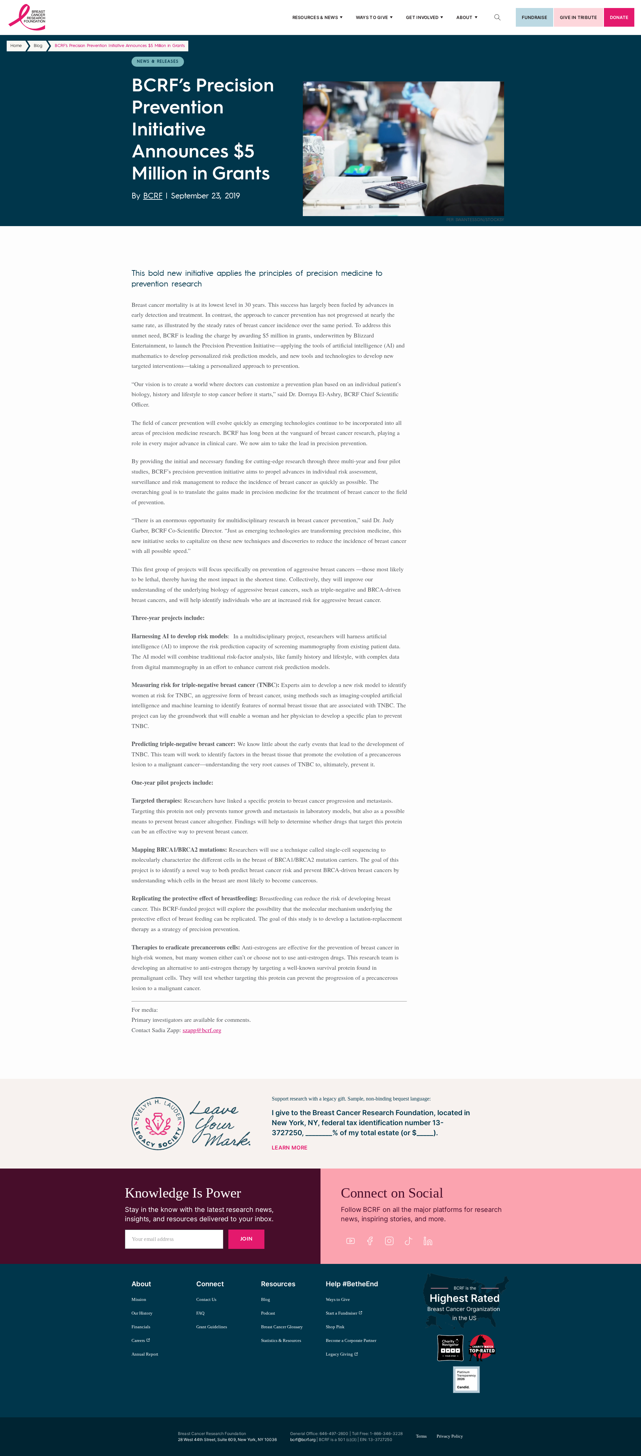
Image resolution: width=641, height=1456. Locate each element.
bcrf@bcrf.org (302, 1439)
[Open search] (497, 17)
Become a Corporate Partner (351, 1340)
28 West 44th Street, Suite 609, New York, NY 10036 (227, 1439)
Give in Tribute (578, 17)
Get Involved (422, 17)
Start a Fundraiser (341, 1313)
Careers (138, 1340)
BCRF (153, 196)
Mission (139, 1299)
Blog (38, 46)
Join (246, 1239)
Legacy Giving (339, 1354)
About (464, 17)
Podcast (268, 1313)
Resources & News (315, 17)
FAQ (200, 1313)
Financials (141, 1326)
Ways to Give (372, 17)
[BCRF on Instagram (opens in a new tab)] (389, 1241)
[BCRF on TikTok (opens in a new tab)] (408, 1241)
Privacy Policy (450, 1436)
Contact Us (206, 1299)
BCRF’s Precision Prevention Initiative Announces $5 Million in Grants (120, 46)
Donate (619, 17)
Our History (142, 1313)
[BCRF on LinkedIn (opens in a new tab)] (428, 1241)
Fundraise (534, 17)
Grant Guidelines (211, 1326)
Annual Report (145, 1354)
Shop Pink (335, 1326)
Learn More (289, 1147)
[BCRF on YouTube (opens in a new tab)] (350, 1241)
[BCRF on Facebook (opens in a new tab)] (370, 1241)
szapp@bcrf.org (202, 1030)
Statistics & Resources (281, 1340)
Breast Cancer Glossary (282, 1326)
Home (16, 46)
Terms (421, 1436)
